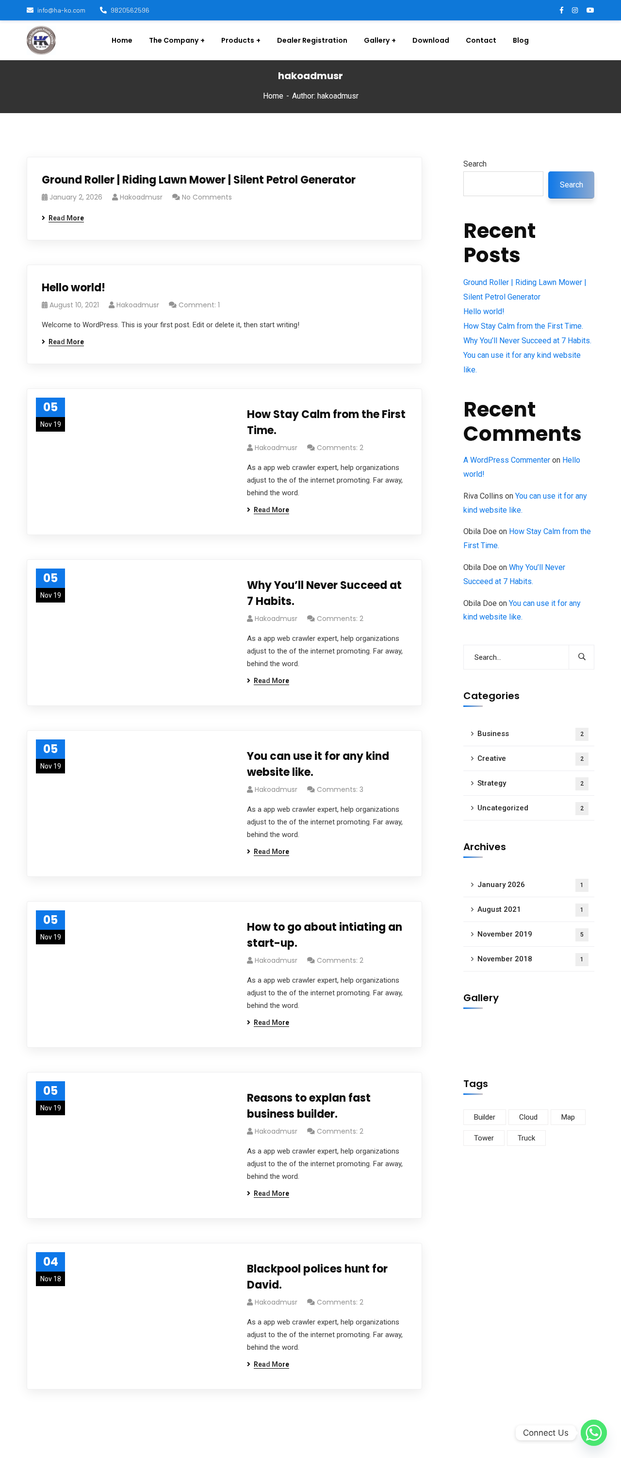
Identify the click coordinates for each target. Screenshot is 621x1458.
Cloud (528, 1117)
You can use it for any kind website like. (318, 764)
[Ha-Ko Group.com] (41, 40)
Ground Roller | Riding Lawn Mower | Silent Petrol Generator (199, 179)
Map (568, 1117)
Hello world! (73, 287)
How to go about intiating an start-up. (324, 935)
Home (273, 96)
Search (475, 163)
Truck (526, 1138)
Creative (530, 758)
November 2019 (530, 934)
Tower (484, 1138)
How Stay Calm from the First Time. (326, 422)
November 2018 (530, 959)
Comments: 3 (340, 789)
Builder (484, 1117)
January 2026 (530, 884)
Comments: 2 (340, 447)
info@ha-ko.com (61, 10)
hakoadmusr (141, 197)
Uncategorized (530, 808)
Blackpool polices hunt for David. (317, 1276)
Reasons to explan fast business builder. (309, 1106)
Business (530, 733)
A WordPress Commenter (506, 460)
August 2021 (530, 909)
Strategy (530, 783)
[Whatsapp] (594, 1433)
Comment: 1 (199, 305)
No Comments (207, 197)
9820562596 (130, 10)
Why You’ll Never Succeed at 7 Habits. (324, 593)
